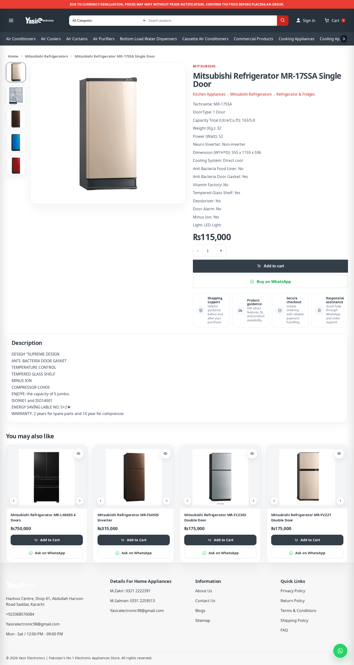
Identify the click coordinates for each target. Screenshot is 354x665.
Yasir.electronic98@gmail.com (33, 624)
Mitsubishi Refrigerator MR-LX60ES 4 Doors (43, 517)
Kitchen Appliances (209, 94)
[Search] (282, 20)
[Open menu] (11, 20)
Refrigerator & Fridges (295, 94)
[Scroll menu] (344, 39)
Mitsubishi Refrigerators (46, 56)
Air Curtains (77, 38)
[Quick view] (78, 453)
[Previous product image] (14, 501)
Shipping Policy (294, 620)
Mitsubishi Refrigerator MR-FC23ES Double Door (215, 517)
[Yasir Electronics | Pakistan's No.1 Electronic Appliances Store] (42, 20)
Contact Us (205, 600)
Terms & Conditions (298, 610)
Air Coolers (51, 38)
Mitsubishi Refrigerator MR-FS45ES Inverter (128, 517)
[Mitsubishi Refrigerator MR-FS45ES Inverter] (134, 477)
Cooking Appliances (297, 38)
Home (13, 56)
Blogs (200, 610)
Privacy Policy (293, 590)
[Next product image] (80, 501)
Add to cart (274, 266)
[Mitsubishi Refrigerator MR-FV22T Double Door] (307, 477)
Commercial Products (253, 38)
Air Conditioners (21, 38)
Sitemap (202, 620)
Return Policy (293, 600)
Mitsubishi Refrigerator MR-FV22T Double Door (301, 517)
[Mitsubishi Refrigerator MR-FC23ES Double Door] (220, 477)
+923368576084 (20, 614)
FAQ (284, 630)
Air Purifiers (104, 38)
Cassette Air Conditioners (205, 38)
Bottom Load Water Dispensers (148, 38)
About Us (203, 590)
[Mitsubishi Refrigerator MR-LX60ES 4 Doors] (47, 477)
